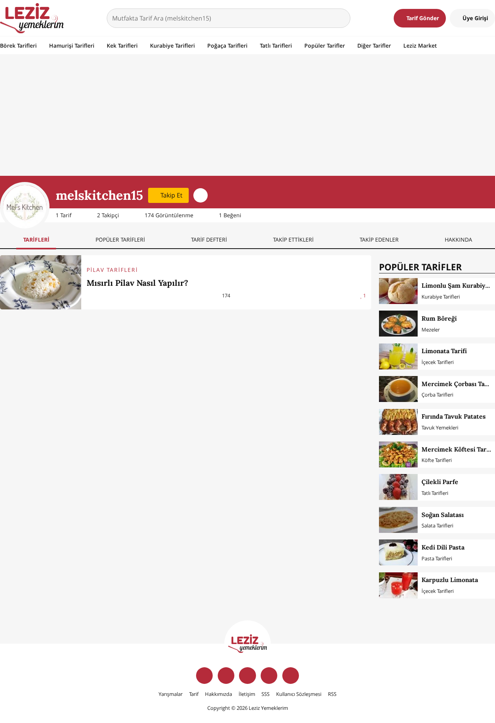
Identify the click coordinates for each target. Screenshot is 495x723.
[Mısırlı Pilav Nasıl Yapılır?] (40, 282)
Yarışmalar (171, 693)
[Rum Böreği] (398, 324)
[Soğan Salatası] (398, 520)
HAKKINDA (458, 239)
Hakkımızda (218, 693)
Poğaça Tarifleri (227, 45)
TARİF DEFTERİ (209, 239)
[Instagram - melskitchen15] (200, 195)
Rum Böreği (439, 318)
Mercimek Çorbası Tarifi (458, 384)
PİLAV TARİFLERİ (112, 269)
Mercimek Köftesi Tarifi (457, 449)
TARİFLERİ (36, 239)
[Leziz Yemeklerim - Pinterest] (290, 675)
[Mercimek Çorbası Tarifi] (398, 389)
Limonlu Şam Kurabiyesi (458, 285)
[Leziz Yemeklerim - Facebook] (204, 675)
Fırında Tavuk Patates (454, 416)
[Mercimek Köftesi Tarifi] (398, 454)
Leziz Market (420, 45)
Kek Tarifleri (122, 45)
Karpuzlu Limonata (450, 580)
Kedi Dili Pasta (443, 547)
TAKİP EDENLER (379, 239)
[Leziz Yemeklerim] (31, 18)
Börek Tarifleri (18, 45)
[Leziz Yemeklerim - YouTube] (269, 675)
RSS (332, 693)
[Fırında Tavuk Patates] (398, 422)
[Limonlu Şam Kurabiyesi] (398, 291)
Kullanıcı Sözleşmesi (298, 693)
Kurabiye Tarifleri (172, 45)
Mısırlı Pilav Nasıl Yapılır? (137, 283)
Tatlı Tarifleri (276, 45)
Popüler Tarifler (324, 45)
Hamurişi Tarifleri (71, 45)
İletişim (247, 693)
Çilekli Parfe (440, 482)
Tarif (193, 693)
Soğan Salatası (443, 515)
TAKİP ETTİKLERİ (293, 239)
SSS (265, 693)
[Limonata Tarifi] (398, 356)
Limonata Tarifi (444, 351)
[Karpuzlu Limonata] (398, 585)
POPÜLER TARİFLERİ (120, 239)
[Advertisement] (247, 118)
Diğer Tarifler (374, 45)
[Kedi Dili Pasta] (398, 552)
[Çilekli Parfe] (398, 487)
